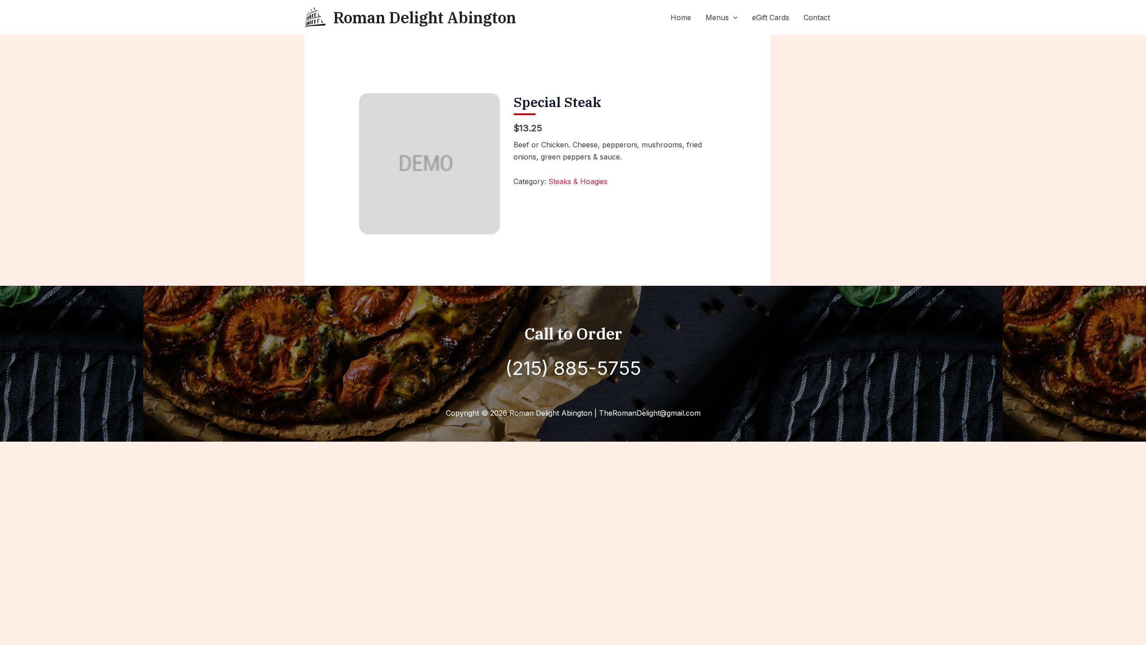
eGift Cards (770, 17)
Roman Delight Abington (424, 17)
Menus (717, 17)
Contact (817, 17)
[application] (733, 17)
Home (681, 17)
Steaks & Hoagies (577, 181)
